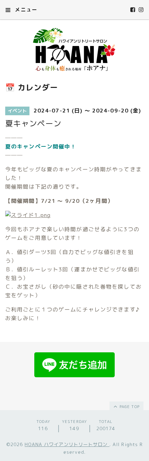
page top (129, 406)
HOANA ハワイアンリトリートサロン (67, 444)
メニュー (25, 9)
